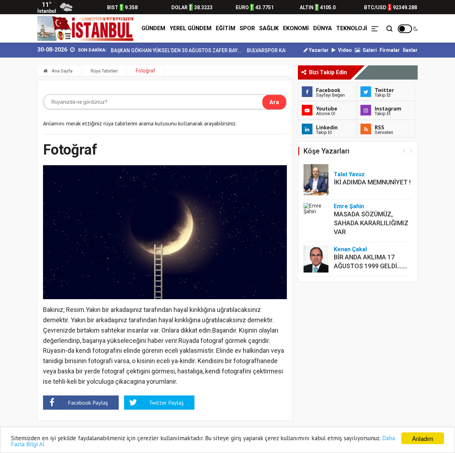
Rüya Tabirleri (104, 71)
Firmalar (390, 50)
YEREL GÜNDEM (191, 28)
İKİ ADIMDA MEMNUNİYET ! (372, 182)
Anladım (422, 438)
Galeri (369, 50)
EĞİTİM (225, 28)
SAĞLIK (269, 28)
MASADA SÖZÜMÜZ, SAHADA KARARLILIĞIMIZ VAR (371, 223)
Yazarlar (318, 50)
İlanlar (410, 50)
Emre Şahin (349, 206)
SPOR (247, 28)
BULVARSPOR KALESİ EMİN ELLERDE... (282, 50)
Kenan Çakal (350, 249)
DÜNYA (322, 28)
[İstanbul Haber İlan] (86, 28)
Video (344, 50)
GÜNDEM (153, 28)
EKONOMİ (296, 28)
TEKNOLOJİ (351, 28)
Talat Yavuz (349, 174)
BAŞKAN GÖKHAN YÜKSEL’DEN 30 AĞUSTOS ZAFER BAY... (168, 50)
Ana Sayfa (61, 71)
